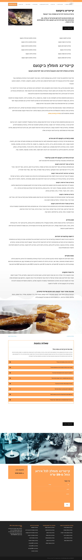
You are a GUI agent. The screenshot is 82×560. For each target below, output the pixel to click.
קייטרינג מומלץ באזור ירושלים (66, 532)
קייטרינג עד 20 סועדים (33, 543)
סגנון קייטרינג (35, 4)
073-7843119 (68, 28)
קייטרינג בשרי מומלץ (50, 532)
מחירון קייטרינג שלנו (54, 113)
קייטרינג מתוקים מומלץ (49, 537)
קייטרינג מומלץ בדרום (68, 535)
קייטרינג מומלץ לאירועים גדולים (31, 530)
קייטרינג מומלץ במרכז (68, 527)
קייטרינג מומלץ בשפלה (67, 530)
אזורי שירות (53, 4)
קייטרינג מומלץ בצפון (68, 540)
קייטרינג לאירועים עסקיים (44, 4)
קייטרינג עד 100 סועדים (33, 548)
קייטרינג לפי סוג (60, 4)
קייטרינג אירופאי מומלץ (49, 530)
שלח (67, 504)
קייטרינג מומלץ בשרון (68, 537)
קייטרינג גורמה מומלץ (50, 535)
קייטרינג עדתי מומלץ (50, 540)
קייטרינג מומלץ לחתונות (33, 540)
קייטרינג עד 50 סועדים (33, 545)
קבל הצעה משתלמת (12, 4)
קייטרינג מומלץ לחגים (33, 537)
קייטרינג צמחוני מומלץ (50, 543)
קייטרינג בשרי (28, 4)
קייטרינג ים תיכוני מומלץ (49, 527)
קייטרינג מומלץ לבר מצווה (33, 535)
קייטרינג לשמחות (68, 4)
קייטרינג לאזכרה (34, 551)
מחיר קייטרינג (21, 4)
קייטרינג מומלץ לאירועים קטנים (32, 532)
